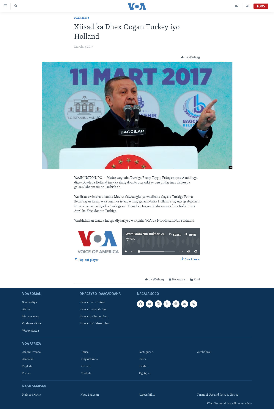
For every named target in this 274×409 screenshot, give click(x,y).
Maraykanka (30, 316)
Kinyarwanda (89, 359)
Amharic (27, 359)
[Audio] (247, 6)
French (26, 373)
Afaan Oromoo (31, 352)
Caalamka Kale (31, 323)
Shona (143, 359)
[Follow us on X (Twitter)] (167, 303)
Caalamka (81, 18)
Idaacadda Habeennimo (95, 323)
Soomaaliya (29, 302)
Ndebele (86, 373)
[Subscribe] (184, 303)
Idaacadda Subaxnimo (94, 316)
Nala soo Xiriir (31, 394)
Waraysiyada (30, 330)
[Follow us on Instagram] (158, 303)
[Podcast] (175, 303)
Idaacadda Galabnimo (93, 309)
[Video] (236, 6)
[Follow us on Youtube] (149, 303)
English (27, 366)
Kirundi (86, 366)
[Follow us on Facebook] (140, 303)
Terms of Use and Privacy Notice (217, 394)
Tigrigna (144, 373)
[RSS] (193, 303)
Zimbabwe (204, 352)
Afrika (26, 309)
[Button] (190, 57)
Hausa (85, 352)
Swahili (143, 366)
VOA (132, 239)
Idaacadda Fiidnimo (92, 302)
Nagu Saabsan (90, 394)
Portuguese (146, 352)
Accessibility (147, 394)
